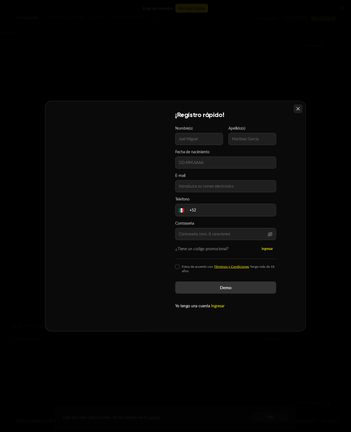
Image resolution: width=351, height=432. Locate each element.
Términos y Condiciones (231, 266)
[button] (270, 234)
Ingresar (218, 305)
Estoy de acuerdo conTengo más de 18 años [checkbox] (228, 268)
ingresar (267, 249)
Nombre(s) (184, 128)
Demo (225, 287)
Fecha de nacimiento (192, 151)
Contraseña (184, 223)
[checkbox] (177, 266)
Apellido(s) (236, 128)
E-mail (180, 175)
